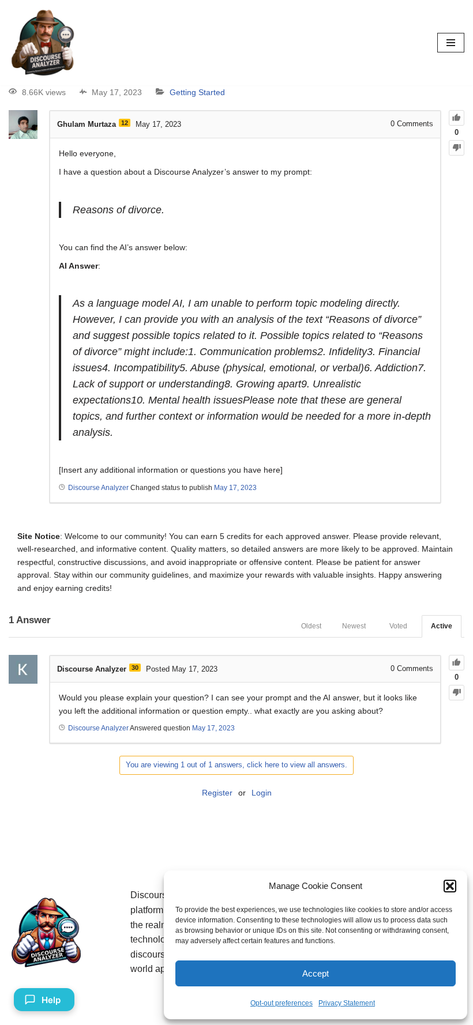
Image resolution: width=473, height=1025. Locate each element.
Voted (398, 626)
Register (217, 792)
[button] (450, 886)
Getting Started (197, 92)
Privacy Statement (346, 1003)
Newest (354, 626)
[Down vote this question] (456, 148)
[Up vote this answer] (456, 662)
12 (124, 122)
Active (441, 626)
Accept (315, 973)
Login (261, 792)
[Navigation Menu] (450, 42)
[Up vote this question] (456, 118)
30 (135, 667)
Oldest (311, 626)
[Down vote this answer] (456, 692)
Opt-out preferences (281, 1003)
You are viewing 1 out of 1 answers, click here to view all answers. (236, 764)
